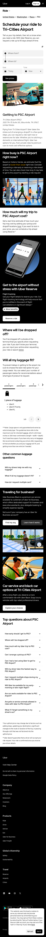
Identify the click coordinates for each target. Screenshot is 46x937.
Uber (5, 3)
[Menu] (43, 4)
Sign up (36, 3)
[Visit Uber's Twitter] (20, 893)
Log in (28, 3)
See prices (9, 78)
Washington (22, 17)
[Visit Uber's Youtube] (9, 893)
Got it (39, 931)
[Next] (38, 419)
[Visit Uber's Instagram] (14, 893)
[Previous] (31, 419)
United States (8, 17)
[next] (42, 384)
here (19, 226)
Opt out (30, 931)
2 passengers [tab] (8, 385)
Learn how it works (32, 523)
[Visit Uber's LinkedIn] (4, 893)
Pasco (32, 17)
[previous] (38, 384)
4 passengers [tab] (33, 385)
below (21, 350)
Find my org (10, 523)
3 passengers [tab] (21, 385)
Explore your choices (14, 608)
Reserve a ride (11, 318)
